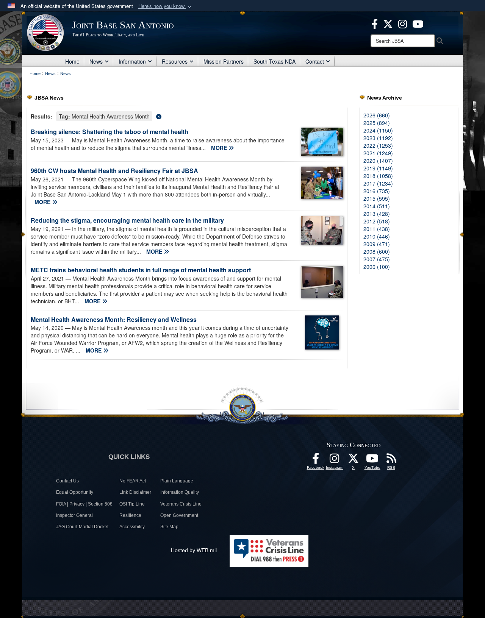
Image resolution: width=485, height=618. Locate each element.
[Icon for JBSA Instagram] (334, 460)
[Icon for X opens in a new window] (388, 23)
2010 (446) (376, 236)
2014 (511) (376, 206)
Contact (314, 61)
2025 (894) (376, 122)
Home (72, 61)
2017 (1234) (378, 183)
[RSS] (391, 460)
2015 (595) (376, 198)
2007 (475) (376, 259)
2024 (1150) (378, 130)
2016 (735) (376, 191)
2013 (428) (376, 213)
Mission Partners (223, 61)
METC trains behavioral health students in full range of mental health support (141, 269)
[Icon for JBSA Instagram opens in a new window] (402, 23)
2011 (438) (376, 229)
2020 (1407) (378, 160)
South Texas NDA (274, 61)
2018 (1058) (378, 175)
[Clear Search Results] (187, 115)
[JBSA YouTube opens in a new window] (417, 23)
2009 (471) (376, 244)
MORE (219, 147)
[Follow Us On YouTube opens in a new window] (372, 460)
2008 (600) (376, 251)
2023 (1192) (378, 138)
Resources (175, 61)
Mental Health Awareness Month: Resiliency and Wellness (114, 319)
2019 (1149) (378, 168)
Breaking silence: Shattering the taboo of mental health (109, 131)
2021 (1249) (378, 153)
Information (132, 61)
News (96, 61)
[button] (165, 6)
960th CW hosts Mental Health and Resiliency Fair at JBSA (114, 170)
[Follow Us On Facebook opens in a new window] (315, 460)
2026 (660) (376, 115)
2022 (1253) (378, 145)
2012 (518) (376, 221)
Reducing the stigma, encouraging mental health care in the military (127, 220)
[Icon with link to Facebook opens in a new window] (375, 23)
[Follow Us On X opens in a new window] (353, 460)
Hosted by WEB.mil (194, 550)
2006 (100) (376, 266)
